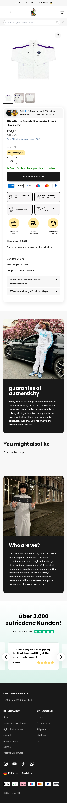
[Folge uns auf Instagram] (5, 764)
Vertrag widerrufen (13, 752)
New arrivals (43, 723)
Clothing (41, 735)
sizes (39, 741)
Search (7, 717)
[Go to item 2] (19, 98)
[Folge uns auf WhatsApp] (32, 764)
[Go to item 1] (8, 98)
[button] (61, 657)
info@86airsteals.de (22, 700)
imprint (7, 735)
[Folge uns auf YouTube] (14, 764)
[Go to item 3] (30, 98)
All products (43, 729)
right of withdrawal (13, 729)
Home (40, 717)
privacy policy (10, 741)
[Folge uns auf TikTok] (23, 764)
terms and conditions (14, 723)
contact (7, 746)
